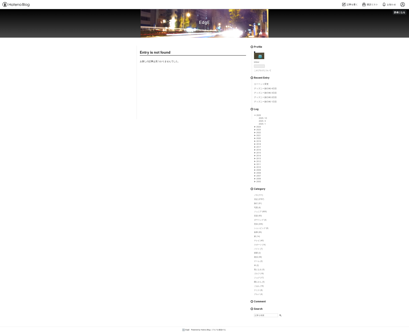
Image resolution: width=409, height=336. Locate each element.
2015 (258, 152)
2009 (258, 169)
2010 (258, 167)
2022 (258, 132)
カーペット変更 (261, 83)
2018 (258, 144)
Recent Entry (261, 77)
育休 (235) (258, 223)
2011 (258, 164)
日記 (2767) (259, 199)
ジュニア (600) (260, 211)
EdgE (204, 22)
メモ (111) (258, 194)
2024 (258, 126)
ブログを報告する (219, 329)
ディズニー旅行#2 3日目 (265, 92)
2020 (258, 138)
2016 (258, 149)
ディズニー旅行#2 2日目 (265, 97)
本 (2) (256, 265)
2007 (258, 175)
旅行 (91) (258, 203)
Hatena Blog (205, 329)
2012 (258, 161)
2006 (258, 178)
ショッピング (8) (261, 228)
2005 (258, 181)
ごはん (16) (259, 285)
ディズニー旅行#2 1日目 (265, 101)
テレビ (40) (259, 240)
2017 (258, 146)
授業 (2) (257, 252)
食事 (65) (258, 232)
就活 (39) (258, 256)
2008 (258, 172)
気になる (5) (259, 269)
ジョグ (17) (259, 277)
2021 (258, 135)
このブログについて (262, 70)
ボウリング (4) (260, 219)
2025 (258, 115)
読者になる (399, 12)
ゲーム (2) (258, 261)
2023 (258, 129)
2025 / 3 (262, 120)
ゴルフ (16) (259, 273)
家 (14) (257, 236)
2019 (258, 141)
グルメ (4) (258, 294)
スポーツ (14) (260, 244)
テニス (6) (258, 290)
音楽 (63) (258, 215)
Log (256, 109)
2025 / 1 (262, 123)
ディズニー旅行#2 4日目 (265, 88)
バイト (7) (258, 248)
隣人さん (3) (259, 281)
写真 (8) (257, 207)
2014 (258, 155)
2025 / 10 (263, 118)
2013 (258, 158)
